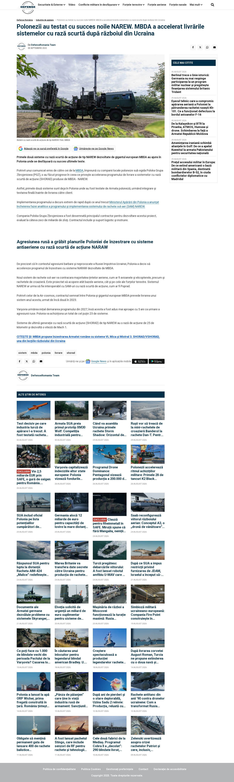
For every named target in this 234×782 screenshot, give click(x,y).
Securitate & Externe (50, 4)
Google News (98, 361)
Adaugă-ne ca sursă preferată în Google (46, 148)
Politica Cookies (91, 769)
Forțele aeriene (157, 4)
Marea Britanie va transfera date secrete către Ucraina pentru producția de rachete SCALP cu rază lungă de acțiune (71, 569)
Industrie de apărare (45, 20)
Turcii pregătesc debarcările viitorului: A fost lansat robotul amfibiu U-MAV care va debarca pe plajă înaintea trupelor (109, 569)
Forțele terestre (132, 4)
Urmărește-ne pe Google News (96, 148)
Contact (143, 769)
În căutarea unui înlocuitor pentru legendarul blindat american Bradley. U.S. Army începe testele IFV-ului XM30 (71, 656)
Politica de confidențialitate (59, 769)
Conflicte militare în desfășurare (97, 4)
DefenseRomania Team (43, 45)
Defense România (25, 20)
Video (71, 4)
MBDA (79, 170)
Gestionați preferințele (119, 769)
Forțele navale (178, 4)
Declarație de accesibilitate (170, 769)
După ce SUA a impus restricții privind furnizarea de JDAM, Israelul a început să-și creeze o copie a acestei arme (147, 569)
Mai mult (195, 4)
